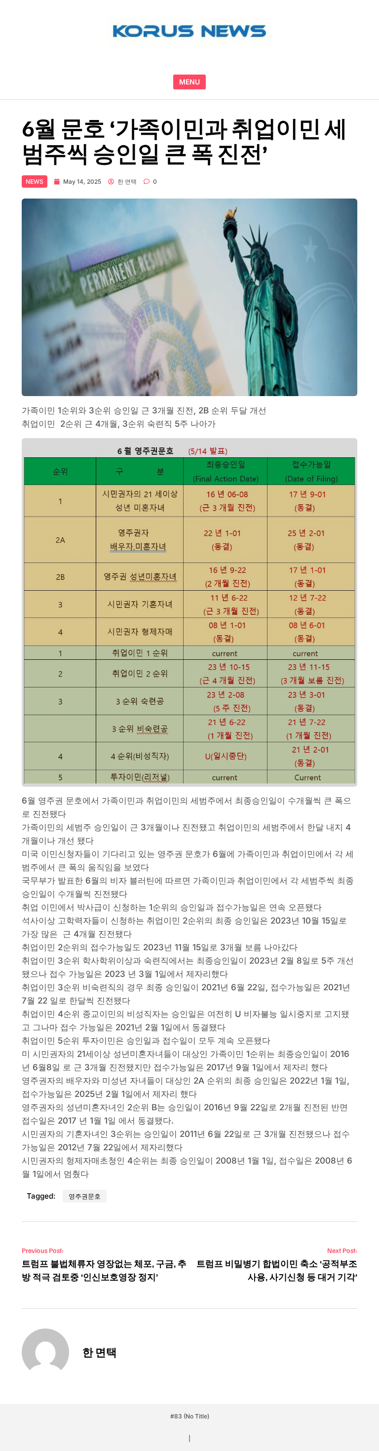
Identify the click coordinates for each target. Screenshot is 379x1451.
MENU (189, 82)
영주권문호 (85, 1196)
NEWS (34, 181)
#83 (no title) (189, 1416)
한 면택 (127, 181)
